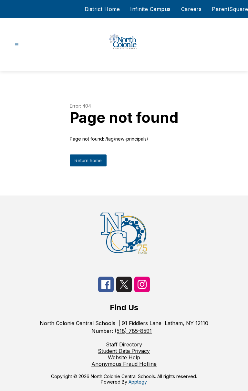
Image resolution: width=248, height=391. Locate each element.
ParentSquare (230, 9)
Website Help (124, 357)
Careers (191, 9)
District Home (102, 9)
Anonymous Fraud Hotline (124, 364)
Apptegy (138, 382)
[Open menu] (16, 44)
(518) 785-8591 (133, 331)
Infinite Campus (150, 9)
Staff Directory (124, 344)
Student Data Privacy (124, 351)
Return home (88, 160)
